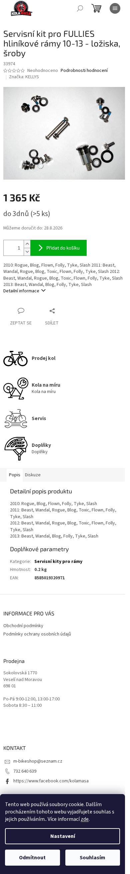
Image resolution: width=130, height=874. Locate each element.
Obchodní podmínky (23, 625)
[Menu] (115, 8)
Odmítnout (32, 857)
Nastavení (62, 836)
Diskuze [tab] (33, 475)
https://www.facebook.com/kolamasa (51, 781)
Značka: (24, 77)
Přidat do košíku (63, 248)
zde (85, 819)
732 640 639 (24, 771)
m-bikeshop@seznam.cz (37, 761)
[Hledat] (80, 8)
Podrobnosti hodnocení (84, 71)
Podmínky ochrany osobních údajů (37, 634)
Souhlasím (92, 857)
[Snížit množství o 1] (27, 252)
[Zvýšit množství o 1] (27, 244)
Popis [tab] (14, 475)
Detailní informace (21, 291)
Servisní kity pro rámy (58, 561)
